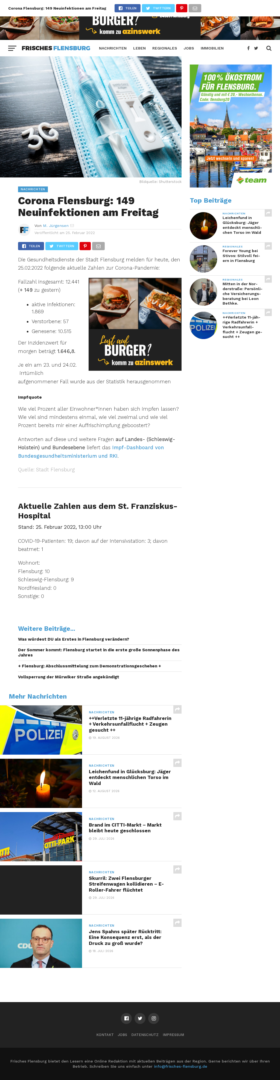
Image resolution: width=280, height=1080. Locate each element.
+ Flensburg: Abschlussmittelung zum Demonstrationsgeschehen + (89, 666)
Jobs (189, 48)
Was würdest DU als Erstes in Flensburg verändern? (73, 639)
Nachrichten (113, 48)
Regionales (164, 48)
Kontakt (105, 1035)
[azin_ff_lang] (140, 38)
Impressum (173, 1035)
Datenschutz (145, 1035)
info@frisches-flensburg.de (180, 1066)
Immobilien (212, 48)
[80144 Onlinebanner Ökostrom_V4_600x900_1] (231, 186)
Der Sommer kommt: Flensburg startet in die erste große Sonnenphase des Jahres (99, 652)
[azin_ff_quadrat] (135, 369)
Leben (139, 48)
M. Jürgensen (56, 225)
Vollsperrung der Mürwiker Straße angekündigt (68, 677)
